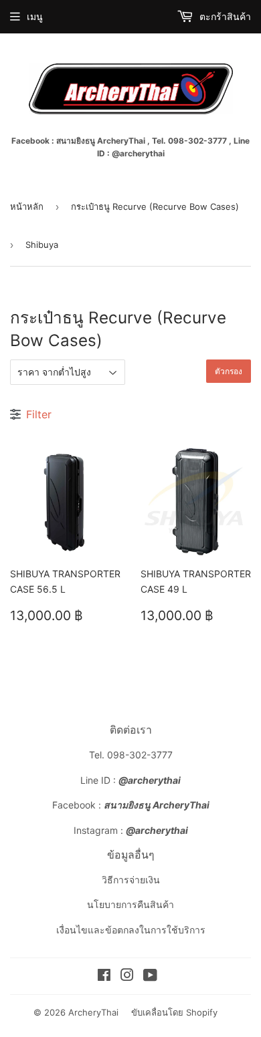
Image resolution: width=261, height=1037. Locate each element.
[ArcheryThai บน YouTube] (150, 976)
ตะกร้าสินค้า (224, 16)
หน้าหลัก (27, 206)
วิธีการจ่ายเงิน (131, 879)
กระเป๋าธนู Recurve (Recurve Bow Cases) (155, 206)
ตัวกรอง (228, 371)
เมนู (35, 16)
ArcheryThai (93, 1012)
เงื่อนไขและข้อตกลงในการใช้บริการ (130, 929)
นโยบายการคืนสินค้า (130, 904)
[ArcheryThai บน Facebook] (104, 976)
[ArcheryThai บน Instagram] (127, 976)
